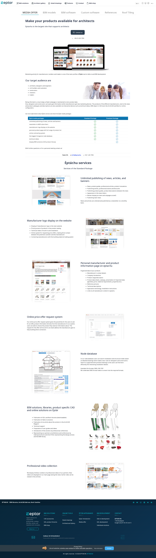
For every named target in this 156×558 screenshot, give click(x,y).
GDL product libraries (50, 522)
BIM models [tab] (49, 12)
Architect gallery (39, 3)
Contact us (78, 32)
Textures (70, 3)
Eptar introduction (84, 519)
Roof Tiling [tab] (128, 12)
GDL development (102, 522)
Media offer (82, 522)
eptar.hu (5, 502)
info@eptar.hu (76, 155)
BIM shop (92, 3)
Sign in (137, 3)
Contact (81, 3)
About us (32, 529)
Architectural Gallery (68, 523)
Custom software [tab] (90, 12)
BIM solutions (24, 3)
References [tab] (111, 12)
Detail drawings (56, 3)
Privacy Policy (78, 546)
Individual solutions (103, 525)
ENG (152, 3)
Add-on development (103, 519)
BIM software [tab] (68, 12)
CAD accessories (49, 519)
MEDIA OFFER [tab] (30, 12)
